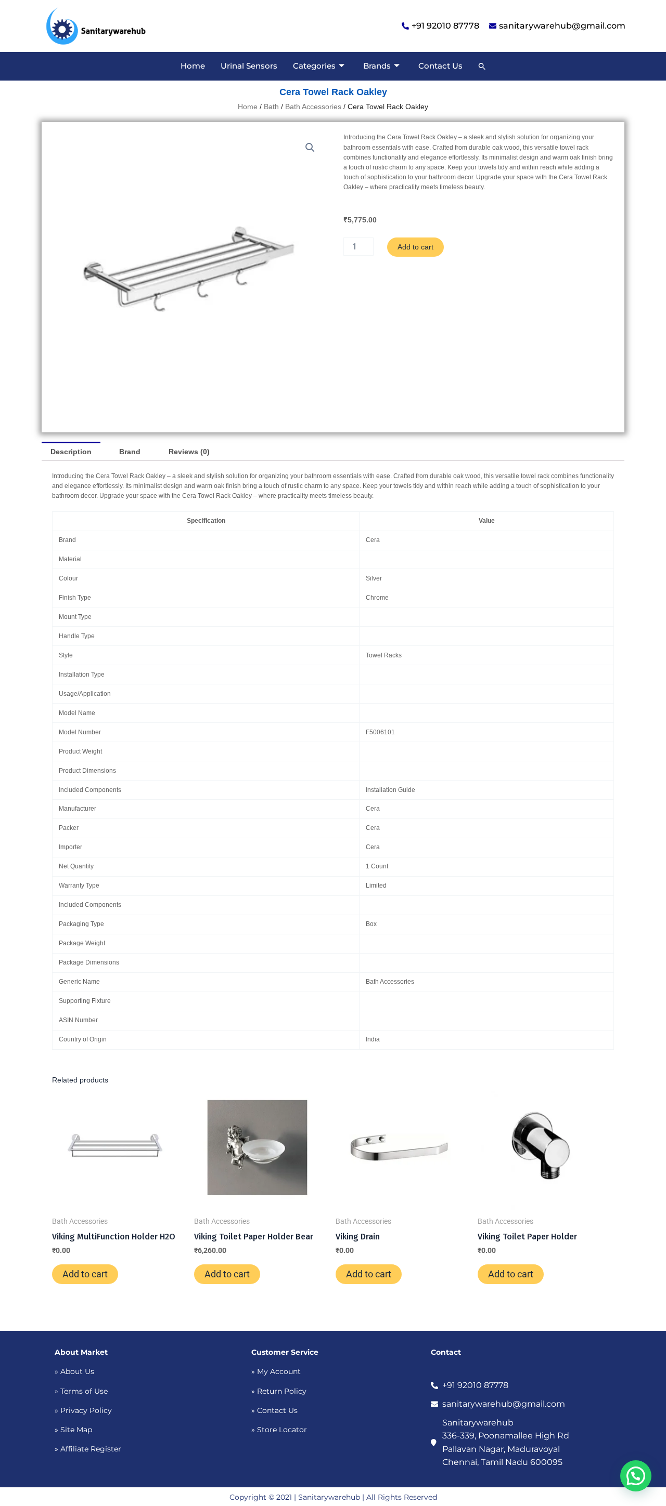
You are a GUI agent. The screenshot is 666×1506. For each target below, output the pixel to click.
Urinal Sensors (249, 66)
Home (193, 66)
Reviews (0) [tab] (189, 451)
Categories (314, 66)
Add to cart (415, 247)
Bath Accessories (313, 106)
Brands (377, 66)
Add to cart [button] (85, 1274)
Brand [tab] (129, 451)
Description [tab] (71, 451)
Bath (271, 106)
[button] (482, 66)
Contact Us (440, 66)
